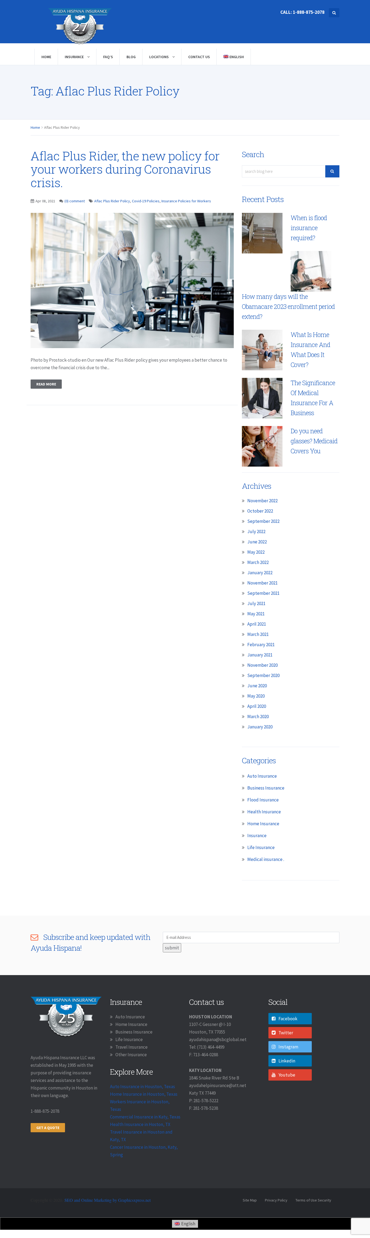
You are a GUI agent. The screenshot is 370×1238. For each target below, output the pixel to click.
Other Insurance (131, 1055)
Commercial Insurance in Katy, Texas (145, 1117)
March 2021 (258, 634)
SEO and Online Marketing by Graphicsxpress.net (107, 1200)
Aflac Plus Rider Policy (112, 201)
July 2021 (256, 603)
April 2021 (256, 624)
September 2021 (263, 593)
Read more (46, 384)
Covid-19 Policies (146, 201)
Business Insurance (265, 788)
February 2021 (261, 645)
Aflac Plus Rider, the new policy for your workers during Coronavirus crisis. (125, 169)
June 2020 (257, 686)
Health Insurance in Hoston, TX (140, 1124)
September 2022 (263, 521)
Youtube (286, 1075)
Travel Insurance (131, 1047)
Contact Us (199, 56)
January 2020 (259, 727)
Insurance (75, 56)
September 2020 (263, 675)
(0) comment (74, 201)
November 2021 (262, 583)
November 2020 (262, 665)
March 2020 (258, 716)
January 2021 (259, 655)
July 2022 (256, 531)
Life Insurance (261, 847)
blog (131, 56)
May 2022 (256, 552)
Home (46, 56)
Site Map (250, 1200)
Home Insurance (263, 824)
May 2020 (256, 696)
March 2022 (258, 562)
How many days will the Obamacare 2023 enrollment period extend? (288, 306)
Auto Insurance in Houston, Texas (142, 1087)
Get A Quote (47, 1127)
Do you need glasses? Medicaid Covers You (314, 441)
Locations (159, 56)
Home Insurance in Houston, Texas (143, 1094)
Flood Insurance (263, 800)
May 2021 (256, 614)
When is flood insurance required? (309, 228)
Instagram (288, 1047)
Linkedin (286, 1061)
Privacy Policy (276, 1200)
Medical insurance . (265, 859)
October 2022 (260, 511)
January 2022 (259, 573)
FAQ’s (108, 56)
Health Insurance (264, 812)
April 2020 (256, 706)
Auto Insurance (262, 776)
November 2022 (262, 501)
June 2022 (257, 542)
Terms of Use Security (313, 1200)
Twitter (285, 1033)
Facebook (287, 1019)
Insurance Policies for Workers (186, 201)
